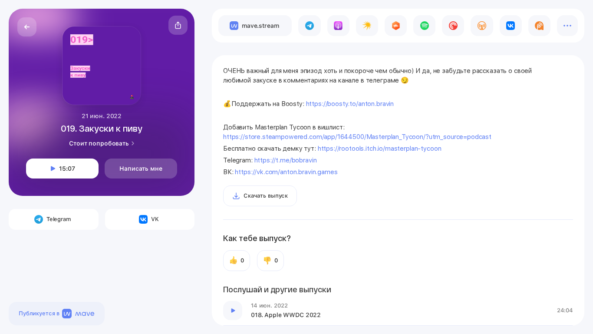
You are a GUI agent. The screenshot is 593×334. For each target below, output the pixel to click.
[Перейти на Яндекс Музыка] (367, 25)
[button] (178, 25)
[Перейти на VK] (511, 25)
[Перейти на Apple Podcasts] (338, 25)
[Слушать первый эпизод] (232, 310)
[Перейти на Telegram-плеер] (309, 25)
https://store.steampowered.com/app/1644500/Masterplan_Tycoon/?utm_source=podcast (357, 137)
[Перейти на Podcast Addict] (539, 25)
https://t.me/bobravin (285, 160)
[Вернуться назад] (26, 26)
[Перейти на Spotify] (424, 25)
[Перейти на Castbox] (396, 25)
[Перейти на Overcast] (482, 25)
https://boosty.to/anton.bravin (350, 104)
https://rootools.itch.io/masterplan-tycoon (379, 148)
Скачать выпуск (266, 195)
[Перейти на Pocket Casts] (453, 25)
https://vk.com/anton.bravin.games (286, 172)
